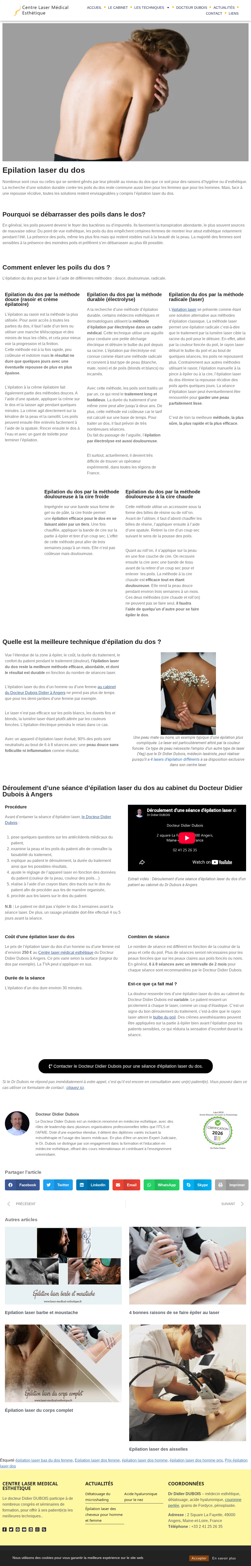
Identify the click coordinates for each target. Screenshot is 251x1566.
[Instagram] (37, 1529)
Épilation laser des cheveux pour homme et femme (104, 1514)
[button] (22, 1184)
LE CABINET (118, 8)
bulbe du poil (164, 1017)
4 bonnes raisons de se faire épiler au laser (174, 1312)
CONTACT (214, 13)
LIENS (233, 13)
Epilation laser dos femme (97, 1460)
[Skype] (44, 1529)
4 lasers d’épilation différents (175, 759)
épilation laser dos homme (145, 1460)
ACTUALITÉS (224, 8)
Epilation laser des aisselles (158, 1449)
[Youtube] (24, 1529)
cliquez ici (75, 1088)
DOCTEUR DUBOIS (191, 8)
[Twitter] (11, 1529)
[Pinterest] (18, 1529)
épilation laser (184, 309)
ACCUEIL (94, 8)
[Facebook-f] (4, 1529)
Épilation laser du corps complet (39, 1410)
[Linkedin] (31, 1529)
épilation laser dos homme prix (196, 1460)
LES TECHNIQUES (149, 8)
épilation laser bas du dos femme (44, 1460)
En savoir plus (224, 1558)
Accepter (199, 1558)
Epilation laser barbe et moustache (41, 1312)
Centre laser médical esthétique (65, 952)
